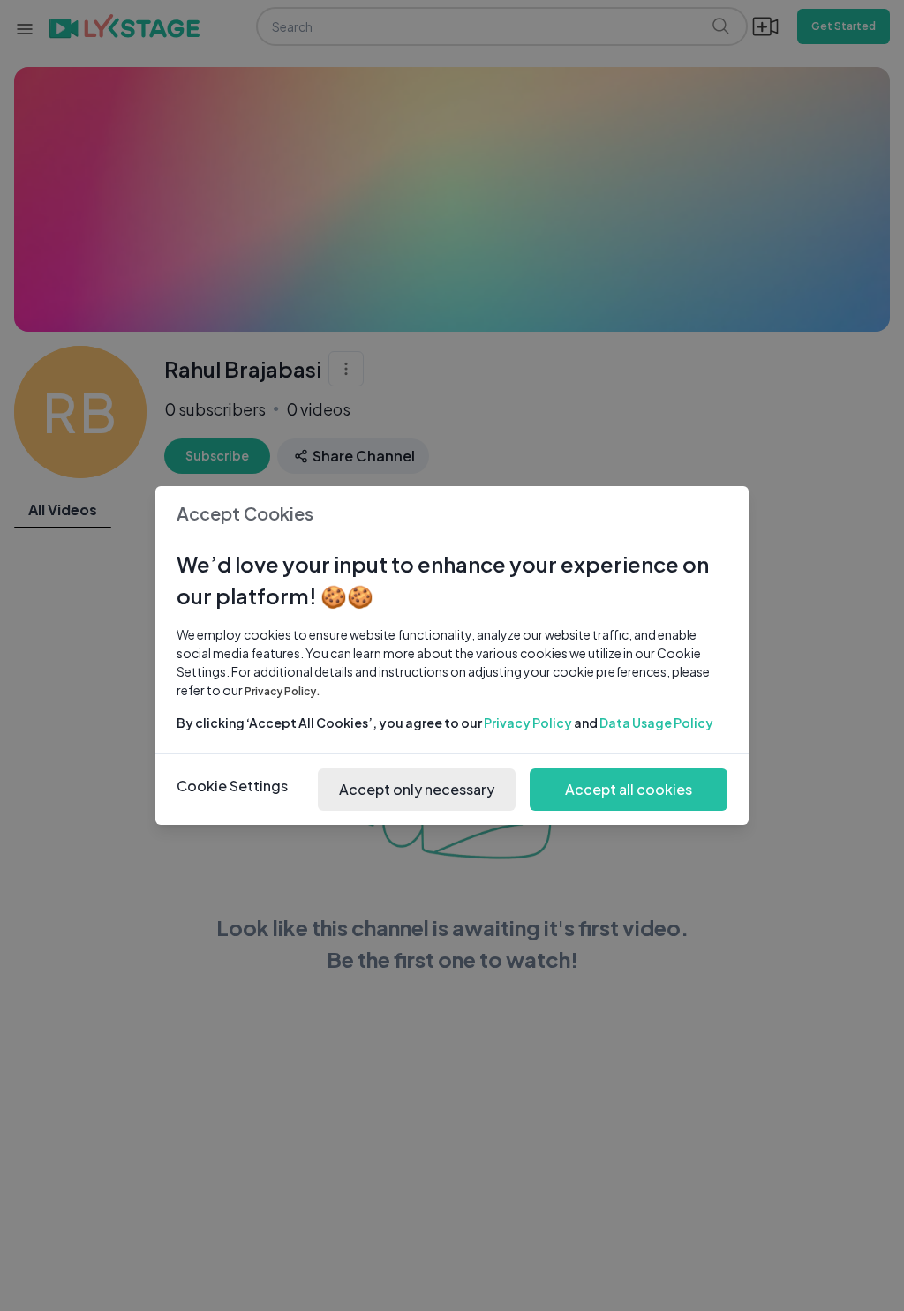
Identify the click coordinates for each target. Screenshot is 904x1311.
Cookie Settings (232, 785)
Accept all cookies (628, 789)
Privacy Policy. (282, 691)
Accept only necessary (416, 789)
